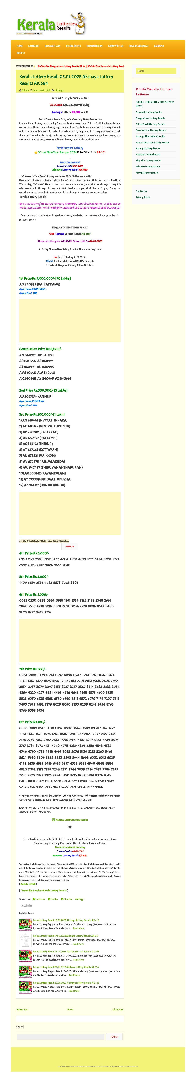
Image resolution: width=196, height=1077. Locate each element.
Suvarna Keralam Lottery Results (152, 142)
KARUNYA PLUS (115, 46)
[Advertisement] (70, 320)
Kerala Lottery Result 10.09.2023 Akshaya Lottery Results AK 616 (66, 920)
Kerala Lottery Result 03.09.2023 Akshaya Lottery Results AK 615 (66, 951)
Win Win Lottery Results (148, 166)
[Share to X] (28, 905)
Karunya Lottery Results (148, 148)
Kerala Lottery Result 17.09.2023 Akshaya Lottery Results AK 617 (65, 935)
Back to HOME (28, 884)
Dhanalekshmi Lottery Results (151, 130)
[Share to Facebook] (30, 905)
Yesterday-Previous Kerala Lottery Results (43, 890)
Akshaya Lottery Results (148, 154)
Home (20, 46)
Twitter (54, 899)
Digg (80, 899)
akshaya (59, 90)
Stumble (67, 899)
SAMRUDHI (33, 46)
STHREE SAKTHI (73, 46)
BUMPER (21, 53)
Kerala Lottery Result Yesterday (70, 847)
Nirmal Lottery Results (147, 172)
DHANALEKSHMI (95, 46)
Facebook (40, 899)
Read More (78, 928)
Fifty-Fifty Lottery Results (148, 160)
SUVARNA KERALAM (138, 46)
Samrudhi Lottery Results (149, 112)
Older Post (117, 1009)
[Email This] (22, 905)
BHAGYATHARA (52, 46)
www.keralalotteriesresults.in (87, 1066)
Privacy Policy (143, 197)
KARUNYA (159, 46)
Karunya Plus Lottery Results (150, 136)
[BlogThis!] (25, 905)
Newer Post (22, 1009)
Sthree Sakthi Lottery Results (150, 124)
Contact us (141, 191)
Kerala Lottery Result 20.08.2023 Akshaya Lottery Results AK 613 (66, 982)
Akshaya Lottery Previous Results (72, 819)
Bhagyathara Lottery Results (150, 118)
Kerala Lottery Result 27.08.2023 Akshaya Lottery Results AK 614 (66, 967)
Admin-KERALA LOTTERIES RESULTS (125, 1066)
